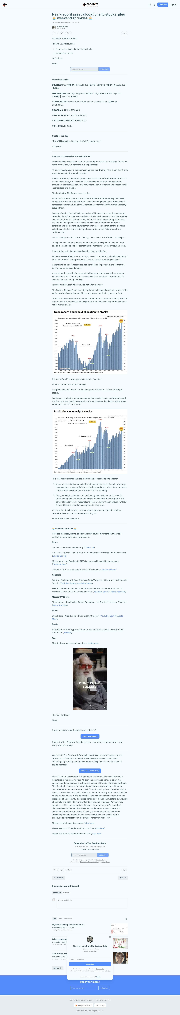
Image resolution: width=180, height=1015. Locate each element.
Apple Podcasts (84, 583)
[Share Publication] (154, 5)
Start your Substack (84, 1005)
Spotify (73, 583)
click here (89, 823)
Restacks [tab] (66, 893)
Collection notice (104, 1000)
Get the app (100, 1005)
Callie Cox (89, 547)
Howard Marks (109, 569)
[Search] (150, 5)
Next (121, 878)
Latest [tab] (60, 919)
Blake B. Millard (62, 26)
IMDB (55, 605)
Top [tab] (54, 919)
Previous (60, 878)
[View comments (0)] (62, 33)
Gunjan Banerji (59, 556)
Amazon (67, 632)
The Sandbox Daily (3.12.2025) (63, 927)
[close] (110, 937)
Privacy (89, 1000)
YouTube (64, 583)
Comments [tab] (57, 893)
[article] (90, 928)
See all (56, 968)
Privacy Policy (106, 971)
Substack (80, 1011)
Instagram (93, 643)
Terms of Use (100, 969)
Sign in (173, 5)
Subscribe (163, 5)
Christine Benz (59, 564)
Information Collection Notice (89, 971)
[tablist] (61, 893)
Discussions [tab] (68, 919)
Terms (95, 1000)
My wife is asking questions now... (68, 924)
